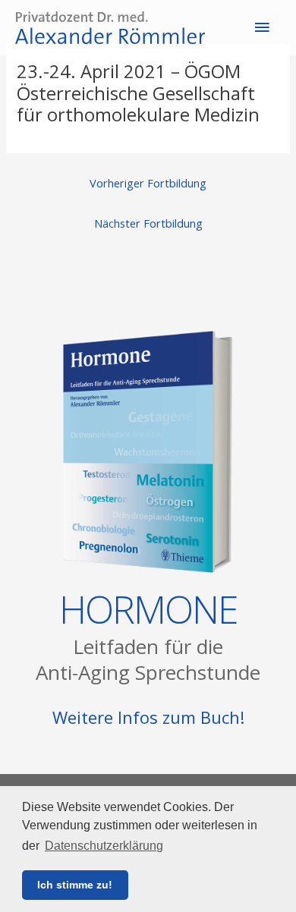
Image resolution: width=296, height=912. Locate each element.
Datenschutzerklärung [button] (104, 845)
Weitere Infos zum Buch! (148, 717)
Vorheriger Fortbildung (148, 182)
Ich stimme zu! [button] (74, 885)
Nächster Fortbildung (148, 223)
